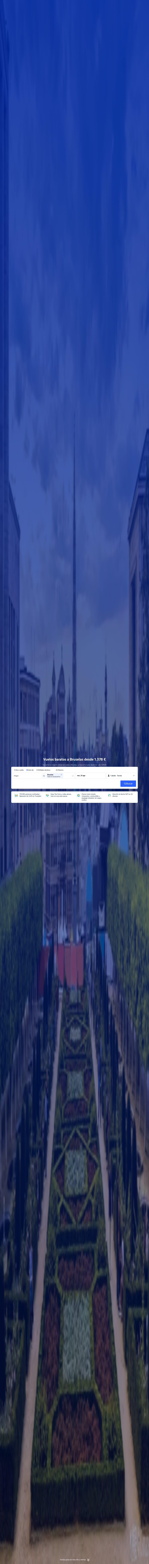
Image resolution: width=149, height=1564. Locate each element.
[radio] (19, 770)
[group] (28, 776)
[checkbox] (59, 770)
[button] (130, 3)
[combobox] (17, 775)
